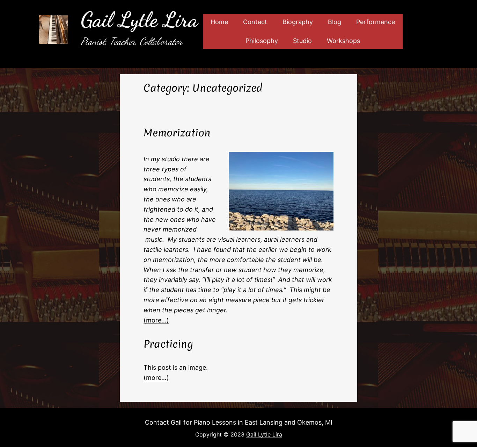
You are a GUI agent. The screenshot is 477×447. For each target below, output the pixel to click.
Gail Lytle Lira (139, 19)
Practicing (168, 344)
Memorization (177, 133)
